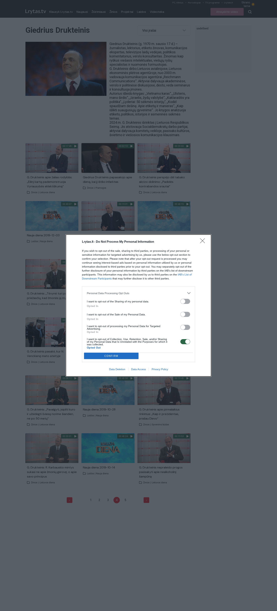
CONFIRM (111, 356)
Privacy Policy (160, 369)
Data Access (138, 369)
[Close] (203, 242)
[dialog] (138, 305)
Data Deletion (117, 369)
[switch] (185, 301)
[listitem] (138, 293)
